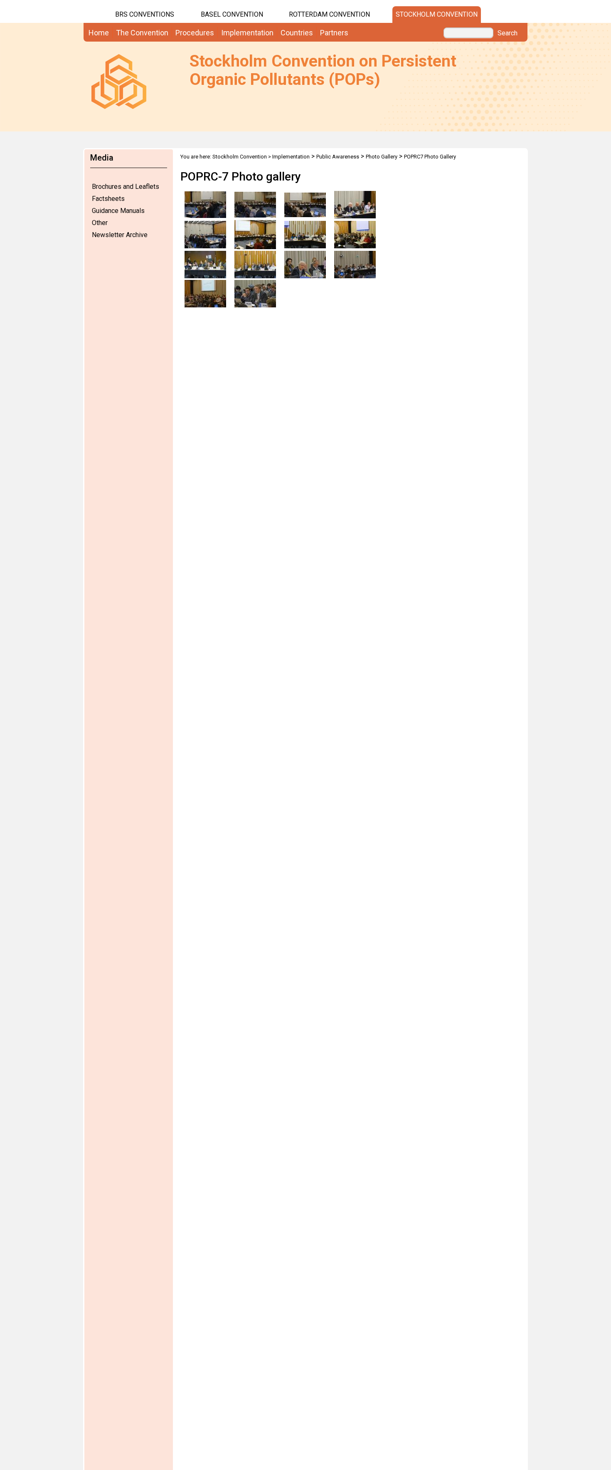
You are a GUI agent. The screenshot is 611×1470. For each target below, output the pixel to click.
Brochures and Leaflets (125, 187)
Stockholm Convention (437, 14)
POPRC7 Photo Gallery (430, 156)
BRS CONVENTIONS (144, 14)
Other (100, 223)
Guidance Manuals (118, 211)
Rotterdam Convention (329, 14)
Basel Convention (232, 14)
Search (507, 33)
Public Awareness (337, 156)
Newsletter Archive (120, 235)
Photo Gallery (381, 156)
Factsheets (108, 199)
